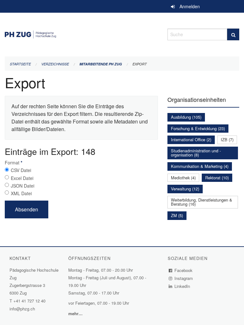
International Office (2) (191, 139)
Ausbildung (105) (186, 117)
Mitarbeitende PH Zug (100, 64)
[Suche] (233, 34)
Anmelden (190, 6)
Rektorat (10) (217, 178)
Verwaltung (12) (185, 189)
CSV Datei (21, 170)
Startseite (20, 64)
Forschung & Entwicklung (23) (198, 128)
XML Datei (21, 193)
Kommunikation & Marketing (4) (199, 166)
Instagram (183, 278)
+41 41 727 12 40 (29, 301)
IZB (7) (227, 139)
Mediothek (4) (183, 178)
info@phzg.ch (22, 309)
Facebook (183, 270)
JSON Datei (22, 185)
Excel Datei (22, 178)
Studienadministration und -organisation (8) (196, 153)
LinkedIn (182, 286)
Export (139, 64)
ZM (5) (177, 215)
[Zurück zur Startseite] (81, 33)
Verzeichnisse (55, 64)
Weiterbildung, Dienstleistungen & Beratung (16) (201, 202)
